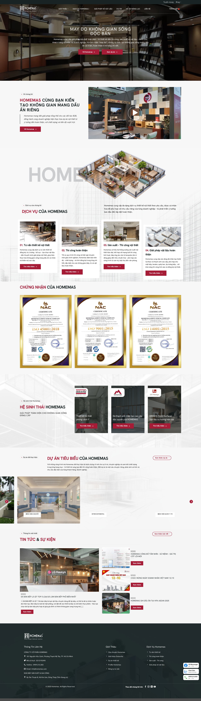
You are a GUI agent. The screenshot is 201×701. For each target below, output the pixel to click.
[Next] (191, 502)
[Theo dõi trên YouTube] (155, 687)
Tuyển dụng (168, 2)
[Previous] (6, 502)
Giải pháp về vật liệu (103, 9)
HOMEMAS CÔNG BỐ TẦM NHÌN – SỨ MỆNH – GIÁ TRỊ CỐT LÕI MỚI (153, 555)
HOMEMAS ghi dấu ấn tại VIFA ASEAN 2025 (150, 601)
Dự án (119, 9)
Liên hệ (147, 9)
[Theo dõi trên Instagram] (148, 687)
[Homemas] (28, 9)
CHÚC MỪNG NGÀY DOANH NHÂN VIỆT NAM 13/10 (152, 578)
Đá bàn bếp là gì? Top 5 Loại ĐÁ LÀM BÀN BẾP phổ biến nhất (48, 597)
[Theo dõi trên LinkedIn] (152, 687)
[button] (135, 113)
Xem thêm (27, 612)
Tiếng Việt (173, 9)
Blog (178, 2)
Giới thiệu (63, 9)
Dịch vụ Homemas (81, 9)
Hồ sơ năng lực (133, 9)
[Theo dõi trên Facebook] (145, 687)
